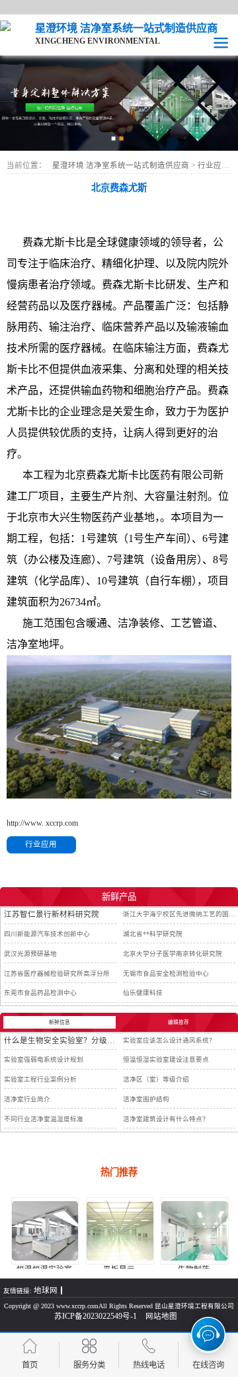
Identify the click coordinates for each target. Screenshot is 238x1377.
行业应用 (214, 165)
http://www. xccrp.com (42, 823)
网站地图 (161, 1316)
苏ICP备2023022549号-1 (95, 1316)
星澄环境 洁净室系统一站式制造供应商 (120, 165)
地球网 (46, 1290)
